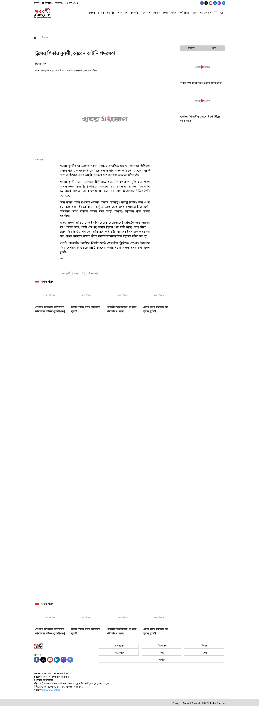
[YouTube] (210, 3)
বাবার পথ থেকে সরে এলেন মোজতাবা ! (201, 83)
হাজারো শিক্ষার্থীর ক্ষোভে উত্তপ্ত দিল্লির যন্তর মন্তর (200, 118)
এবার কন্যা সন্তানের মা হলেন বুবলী (155, 309)
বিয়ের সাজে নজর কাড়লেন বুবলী (85, 309)
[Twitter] (206, 3)
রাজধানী (134, 12)
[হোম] (36, 38)
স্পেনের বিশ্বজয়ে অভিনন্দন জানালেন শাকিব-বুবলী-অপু (50, 309)
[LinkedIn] (215, 3)
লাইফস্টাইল (205, 12)
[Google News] (223, 3)
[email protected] (51, 690)
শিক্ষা (165, 12)
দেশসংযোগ (122, 12)
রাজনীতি (110, 12)
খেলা (195, 12)
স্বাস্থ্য (162, 653)
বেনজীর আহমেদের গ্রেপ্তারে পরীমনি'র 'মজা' (122, 309)
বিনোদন (156, 12)
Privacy (176, 703)
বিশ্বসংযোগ (145, 12)
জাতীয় (101, 12)
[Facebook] (202, 3)
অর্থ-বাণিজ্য (185, 12)
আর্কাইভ (162, 660)
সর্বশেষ (91, 12)
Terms (186, 703)
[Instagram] (219, 3)
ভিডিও (174, 12)
